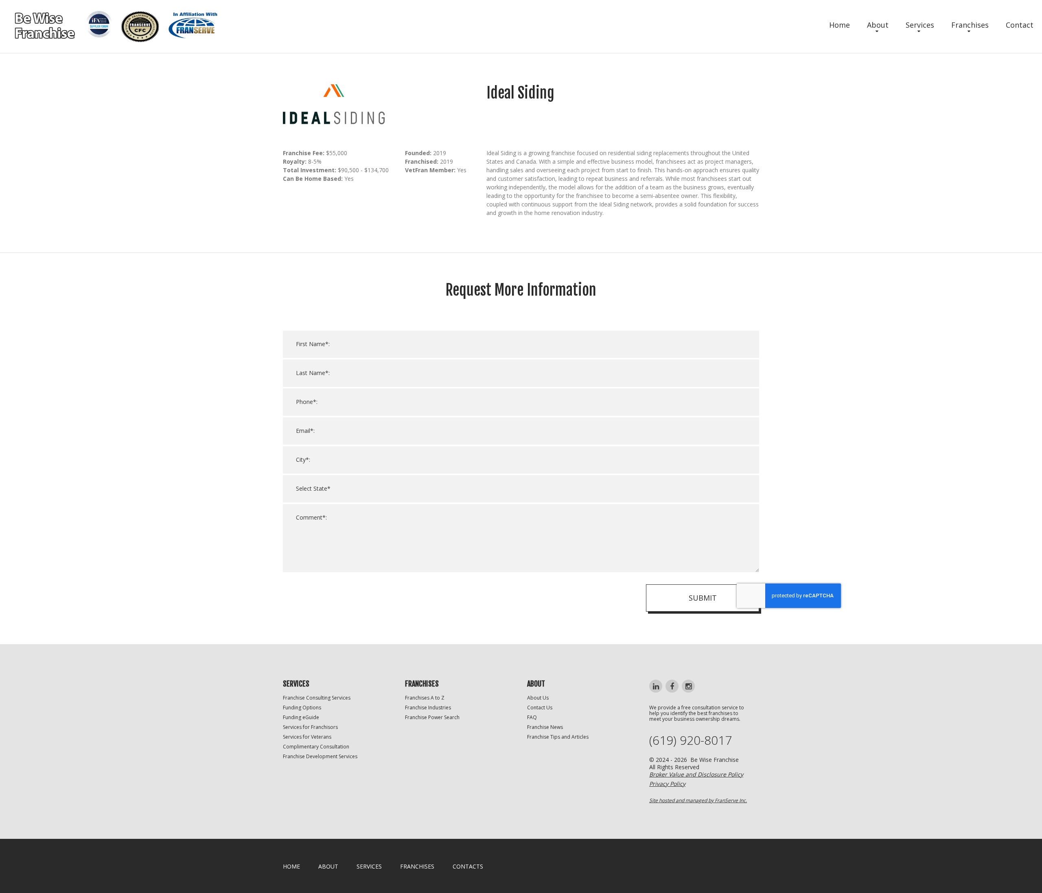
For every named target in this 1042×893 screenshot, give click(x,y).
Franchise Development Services (320, 756)
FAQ (532, 717)
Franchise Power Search (432, 717)
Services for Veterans (307, 736)
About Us (538, 697)
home (291, 866)
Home (839, 25)
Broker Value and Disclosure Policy (696, 774)
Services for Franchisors (310, 727)
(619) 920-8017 (690, 740)
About (878, 25)
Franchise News (545, 727)
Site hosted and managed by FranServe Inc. (698, 800)
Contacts (468, 866)
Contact (1019, 25)
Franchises (970, 25)
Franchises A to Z (424, 697)
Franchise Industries (428, 707)
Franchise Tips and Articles (558, 736)
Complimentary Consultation (316, 746)
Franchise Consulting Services (316, 697)
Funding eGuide (301, 717)
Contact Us (539, 707)
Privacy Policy (667, 784)
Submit (703, 598)
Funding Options (302, 707)
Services (920, 25)
